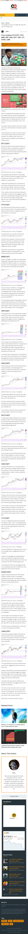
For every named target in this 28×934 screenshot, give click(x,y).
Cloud (14, 43)
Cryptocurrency (5, 44)
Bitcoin (4, 921)
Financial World (13, 44)
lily (11, 924)
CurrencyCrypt (10, 928)
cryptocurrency (18, 921)
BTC (7, 833)
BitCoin (5, 43)
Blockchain (9, 43)
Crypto (18, 43)
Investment (20, 44)
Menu (3, 15)
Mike (7, 31)
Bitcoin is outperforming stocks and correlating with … (16, 890)
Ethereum (5, 924)
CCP (10, 921)
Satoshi (4, 45)
